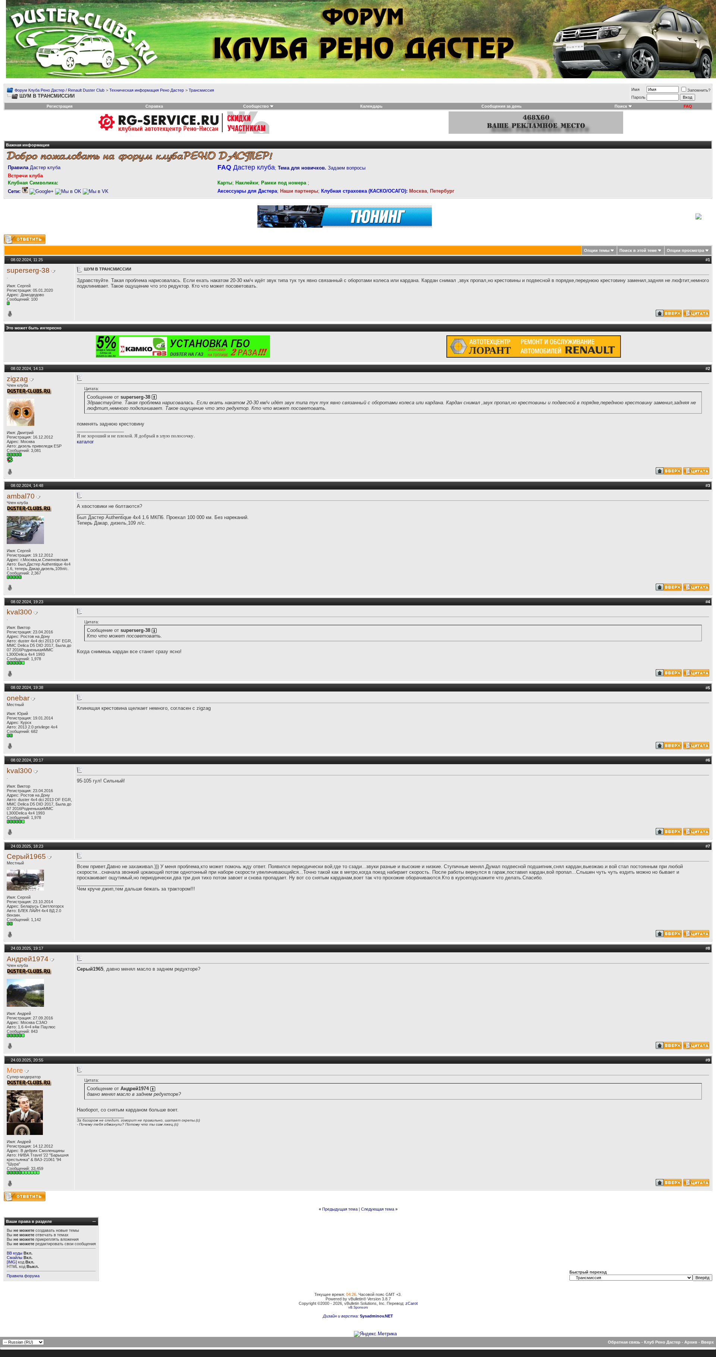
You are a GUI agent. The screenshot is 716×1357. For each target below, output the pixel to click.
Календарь (371, 106)
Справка (154, 106)
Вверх (707, 1342)
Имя (635, 89)
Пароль (638, 97)
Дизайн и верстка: (341, 1316)
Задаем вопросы (321, 168)
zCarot (411, 1303)
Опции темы (596, 250)
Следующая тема (377, 1209)
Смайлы (14, 1257)
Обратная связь (624, 1342)
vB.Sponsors (358, 1307)
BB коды (14, 1253)
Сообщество (256, 106)
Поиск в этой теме (638, 250)
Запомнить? (698, 90)
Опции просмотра (685, 250)
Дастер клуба (34, 167)
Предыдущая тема (340, 1209)
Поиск (621, 106)
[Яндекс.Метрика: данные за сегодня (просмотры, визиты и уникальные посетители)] (375, 1334)
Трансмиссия (201, 90)
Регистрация (59, 106)
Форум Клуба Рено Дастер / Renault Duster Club (59, 90)
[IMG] (12, 1262)
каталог (85, 442)
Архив (690, 1342)
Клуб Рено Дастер (662, 1342)
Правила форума (23, 1276)
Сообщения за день (501, 106)
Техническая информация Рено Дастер (146, 90)
